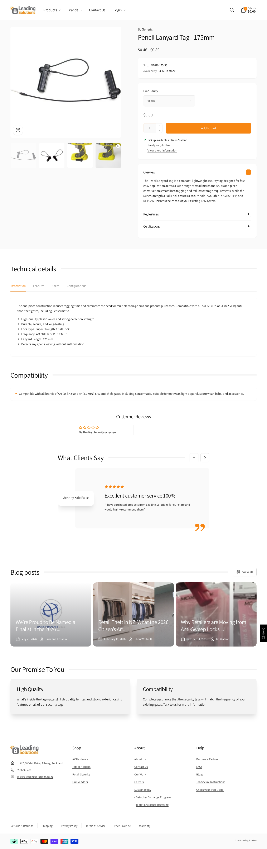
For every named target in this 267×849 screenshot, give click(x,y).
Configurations (76, 286)
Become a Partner (207, 759)
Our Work (140, 774)
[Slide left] (194, 457)
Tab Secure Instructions (210, 782)
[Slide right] (204, 457)
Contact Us (141, 767)
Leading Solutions (249, 840)
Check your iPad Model (210, 790)
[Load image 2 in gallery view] (51, 155)
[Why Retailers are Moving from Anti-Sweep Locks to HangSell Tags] (216, 614)
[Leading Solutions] (24, 753)
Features (38, 286)
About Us (140, 759)
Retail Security (81, 774)
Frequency (150, 91)
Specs (55, 286)
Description (18, 286)
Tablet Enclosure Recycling (152, 805)
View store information (162, 150)
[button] (51, 10)
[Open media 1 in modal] (65, 82)
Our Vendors (80, 782)
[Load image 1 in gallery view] (23, 155)
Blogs (199, 774)
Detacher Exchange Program (153, 797)
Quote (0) (264, 633)
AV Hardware (80, 759)
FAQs (199, 767)
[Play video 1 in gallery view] (108, 155)
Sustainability (142, 790)
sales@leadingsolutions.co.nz (35, 777)
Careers (139, 782)
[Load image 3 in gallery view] (80, 155)
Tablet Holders (81, 767)
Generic (145, 29)
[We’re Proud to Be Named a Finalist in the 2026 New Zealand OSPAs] (50, 614)
